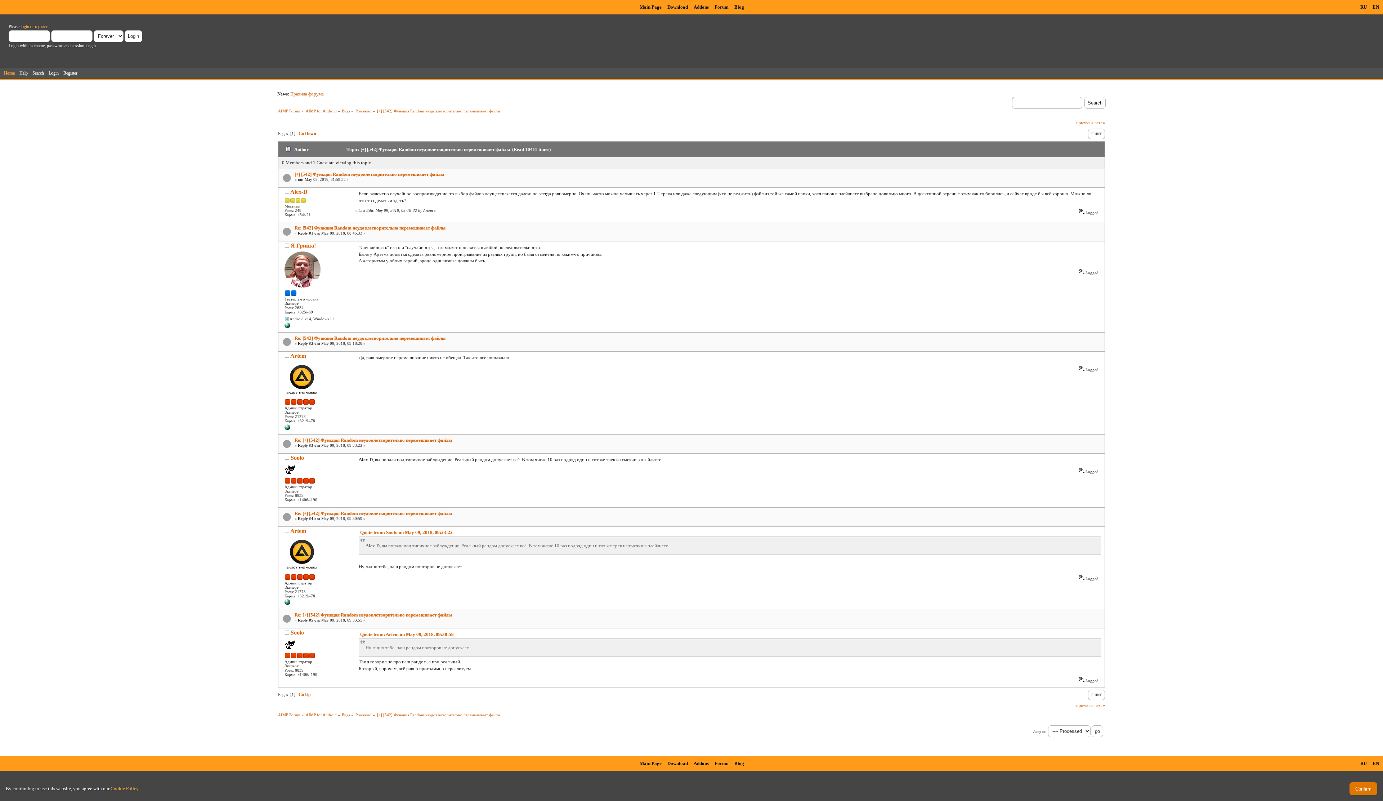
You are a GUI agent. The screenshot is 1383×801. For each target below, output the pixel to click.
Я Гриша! (303, 245)
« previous (1084, 122)
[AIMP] (287, 429)
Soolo (297, 458)
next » (1100, 122)
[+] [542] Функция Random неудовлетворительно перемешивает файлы (369, 174)
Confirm (1363, 789)
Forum (722, 7)
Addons (701, 7)
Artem (298, 356)
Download (677, 7)
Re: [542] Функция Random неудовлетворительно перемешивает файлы (370, 228)
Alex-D (299, 192)
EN (1376, 7)
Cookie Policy (125, 788)
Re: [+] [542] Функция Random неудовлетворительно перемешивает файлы (373, 440)
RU (1363, 7)
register (41, 26)
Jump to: (1039, 732)
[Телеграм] (287, 327)
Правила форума (307, 94)
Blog (739, 7)
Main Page (651, 7)
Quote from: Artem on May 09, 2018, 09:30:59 (407, 634)
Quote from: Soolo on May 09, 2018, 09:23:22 (406, 532)
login (25, 26)
